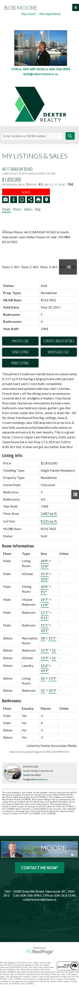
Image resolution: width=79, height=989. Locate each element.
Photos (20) (20, 340)
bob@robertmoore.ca (35, 779)
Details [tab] (6, 209)
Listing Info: (12, 455)
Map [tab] (38, 209)
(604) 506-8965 (32, 775)
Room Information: (18, 546)
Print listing (20, 362)
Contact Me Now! (39, 867)
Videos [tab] (28, 209)
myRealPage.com (39, 952)
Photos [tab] (17, 209)
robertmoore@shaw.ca (39, 899)
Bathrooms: (12, 701)
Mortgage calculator (59, 352)
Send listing (20, 351)
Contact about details (58, 340)
